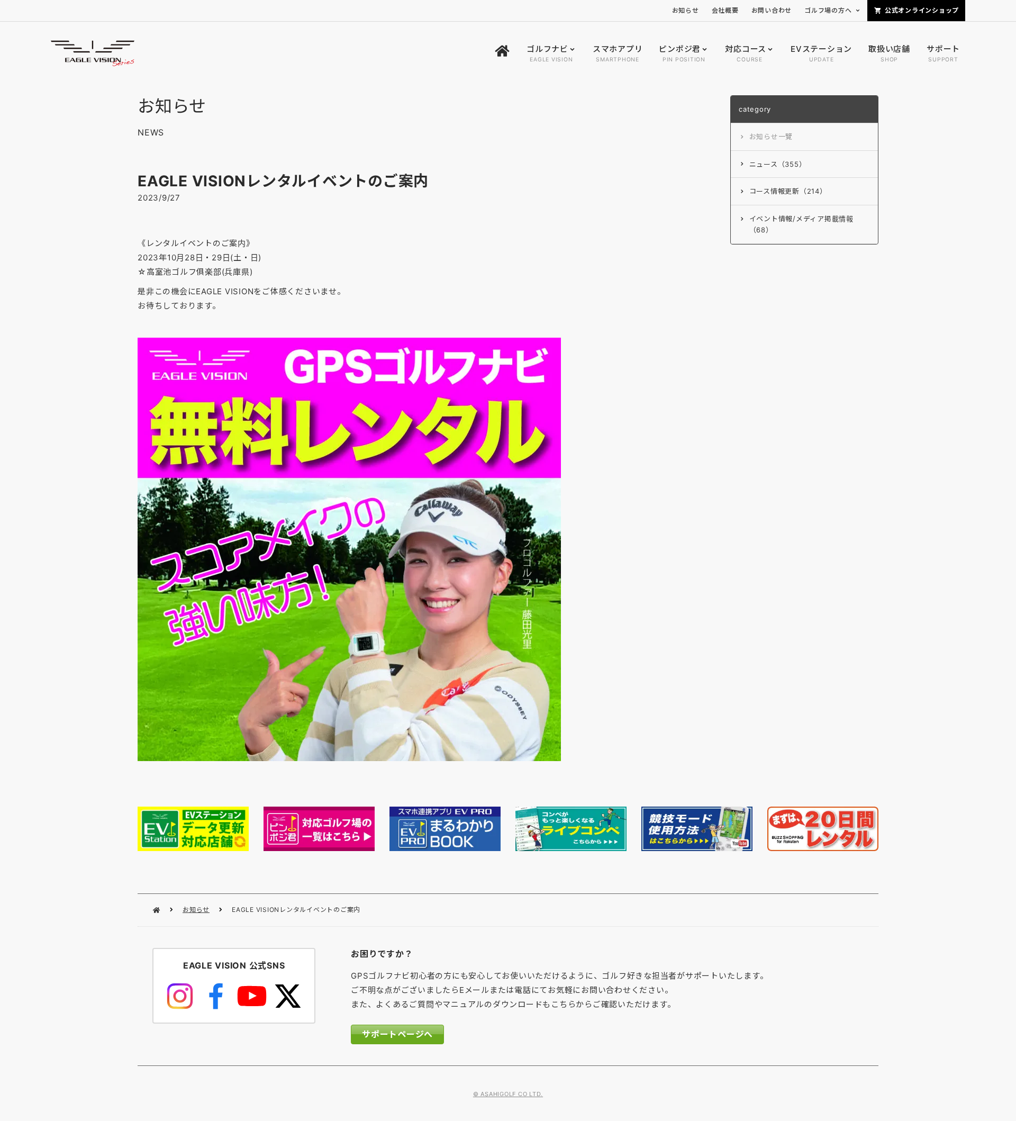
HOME (156, 910)
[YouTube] (252, 996)
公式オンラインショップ (922, 10)
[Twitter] (288, 996)
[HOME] (502, 54)
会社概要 (725, 10)
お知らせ (196, 910)
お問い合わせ (771, 10)
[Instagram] (180, 996)
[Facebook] (216, 996)
